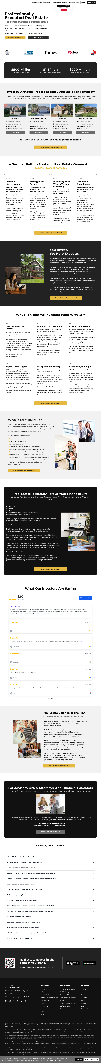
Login (43, 1009)
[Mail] (26, 1001)
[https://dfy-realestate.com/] (21, 986)
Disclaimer (31, 994)
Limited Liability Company (68, 1003)
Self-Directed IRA (65, 1006)
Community (84, 1009)
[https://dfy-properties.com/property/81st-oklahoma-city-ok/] (39, 110)
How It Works (45, 995)
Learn (43, 1003)
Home (43, 989)
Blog (42, 1014)
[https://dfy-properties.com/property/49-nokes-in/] (15, 110)
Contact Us (63, 1009)
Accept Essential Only (91, 1059)
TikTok (83, 1000)
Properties (44, 1006)
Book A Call (44, 1012)
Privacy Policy (9, 994)
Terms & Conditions (20, 994)
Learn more (57, 1060)
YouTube (84, 997)
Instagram (84, 992)
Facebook (84, 989)
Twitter (83, 995)
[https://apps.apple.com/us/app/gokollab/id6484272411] (73, 963)
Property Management (67, 989)
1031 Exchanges (65, 992)
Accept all (79, 1059)
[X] (14, 1001)
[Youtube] (18, 1001)
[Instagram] (10, 1001)
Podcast (83, 1003)
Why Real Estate (46, 992)
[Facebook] (6, 1001)
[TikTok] (22, 1001)
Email (83, 1006)
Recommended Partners (68, 997)
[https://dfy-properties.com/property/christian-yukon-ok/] (86, 110)
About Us (63, 1000)
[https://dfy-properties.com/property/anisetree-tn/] (62, 110)
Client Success (45, 1000)
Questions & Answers (66, 995)
